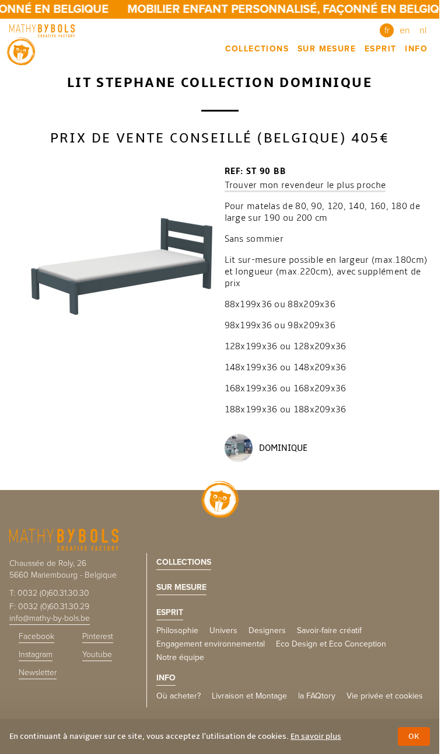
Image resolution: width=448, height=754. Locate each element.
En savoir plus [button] (315, 736)
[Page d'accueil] (44, 30)
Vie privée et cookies (384, 696)
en (405, 30)
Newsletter (38, 672)
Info (416, 49)
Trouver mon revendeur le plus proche (305, 185)
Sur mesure (327, 49)
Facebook (36, 636)
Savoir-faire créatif (329, 630)
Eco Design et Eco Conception (331, 644)
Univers (223, 630)
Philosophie (177, 630)
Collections (257, 49)
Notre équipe (180, 657)
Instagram (35, 654)
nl (422, 30)
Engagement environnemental (210, 644)
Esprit (380, 49)
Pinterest (97, 636)
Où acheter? (178, 696)
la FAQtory (316, 696)
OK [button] (413, 736)
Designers (267, 630)
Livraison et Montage (249, 696)
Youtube (97, 654)
